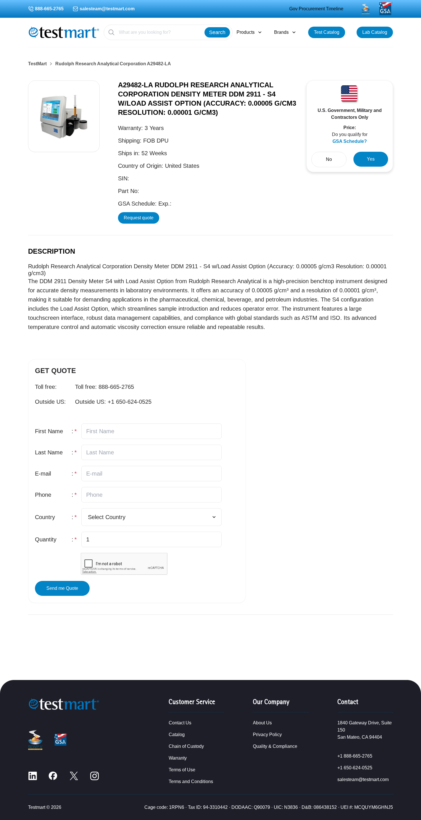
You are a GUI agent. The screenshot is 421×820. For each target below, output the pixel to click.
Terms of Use (182, 769)
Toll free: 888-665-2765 (104, 387)
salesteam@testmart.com (107, 8)
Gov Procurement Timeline (316, 8)
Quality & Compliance (275, 746)
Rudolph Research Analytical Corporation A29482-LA (113, 64)
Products (246, 32)
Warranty (178, 758)
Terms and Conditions (191, 781)
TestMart (37, 64)
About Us (262, 722)
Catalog (177, 734)
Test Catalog (326, 32)
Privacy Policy (267, 734)
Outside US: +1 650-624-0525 (113, 402)
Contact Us (180, 722)
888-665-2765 (49, 8)
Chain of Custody (186, 746)
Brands (281, 32)
